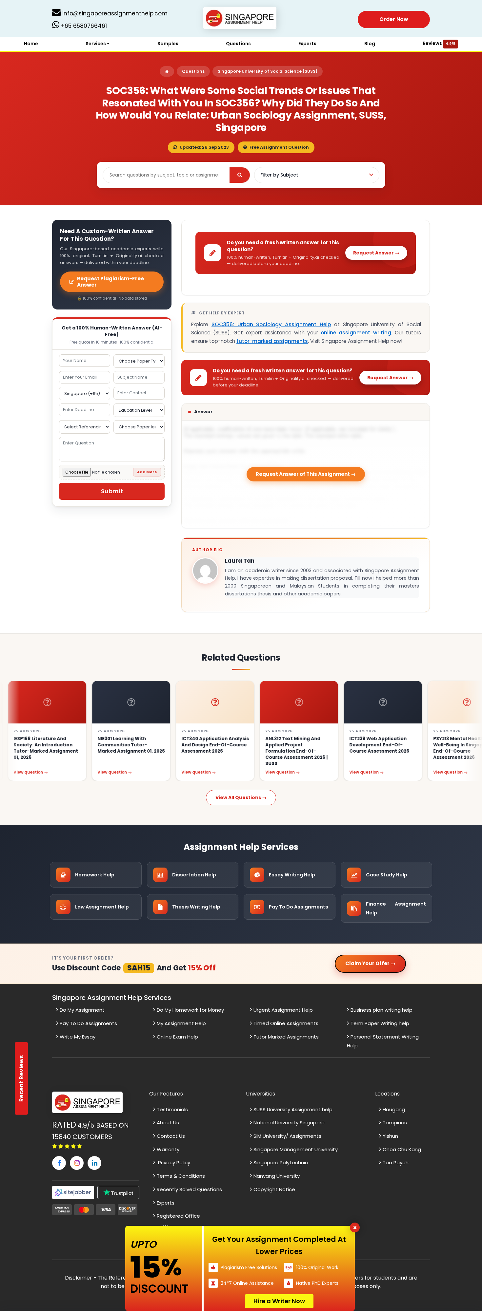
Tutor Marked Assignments (286, 1036)
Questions (238, 43)
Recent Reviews (21, 1078)
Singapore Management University (295, 1149)
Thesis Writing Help (196, 907)
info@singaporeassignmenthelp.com (114, 13)
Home (31, 43)
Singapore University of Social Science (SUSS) (267, 71)
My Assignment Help (181, 1023)
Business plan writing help (381, 1009)
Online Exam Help (177, 1036)
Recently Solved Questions (189, 1189)
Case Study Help (386, 874)
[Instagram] (77, 1163)
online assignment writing (356, 332)
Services (96, 43)
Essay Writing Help (292, 874)
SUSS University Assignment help (292, 1109)
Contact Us (171, 1136)
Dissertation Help (194, 874)
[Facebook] (59, 1163)
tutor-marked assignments (272, 341)
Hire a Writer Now (279, 1301)
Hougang (394, 1109)
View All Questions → (241, 797)
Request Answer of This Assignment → (306, 474)
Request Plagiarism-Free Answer (110, 282)
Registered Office (178, 1215)
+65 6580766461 (83, 26)
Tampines (395, 1122)
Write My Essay (77, 1036)
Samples (167, 43)
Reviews (439, 43)
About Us (168, 1122)
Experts (307, 43)
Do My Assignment (82, 1009)
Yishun (390, 1136)
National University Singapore (289, 1122)
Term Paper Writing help (380, 1023)
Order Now (393, 19)
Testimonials (172, 1109)
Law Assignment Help (102, 907)
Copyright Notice (274, 1189)
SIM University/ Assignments (287, 1136)
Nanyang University (276, 1175)
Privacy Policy (173, 1162)
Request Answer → (376, 253)
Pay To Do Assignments (298, 907)
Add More (147, 472)
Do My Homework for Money (190, 1009)
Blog (369, 43)
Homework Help (94, 874)
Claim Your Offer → (370, 963)
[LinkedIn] (94, 1163)
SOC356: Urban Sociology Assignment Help (271, 324)
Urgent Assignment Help (283, 1009)
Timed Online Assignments (285, 1023)
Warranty (168, 1149)
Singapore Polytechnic (280, 1162)
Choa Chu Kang (402, 1149)
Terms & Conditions (181, 1175)
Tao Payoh (396, 1162)
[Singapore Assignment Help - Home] (241, 19)
